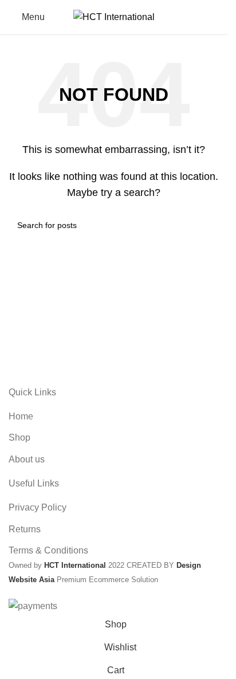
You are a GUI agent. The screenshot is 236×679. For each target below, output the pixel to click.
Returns (25, 529)
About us (27, 459)
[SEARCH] (205, 225)
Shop (19, 437)
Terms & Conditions (48, 550)
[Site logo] (114, 16)
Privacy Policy (37, 507)
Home (21, 416)
